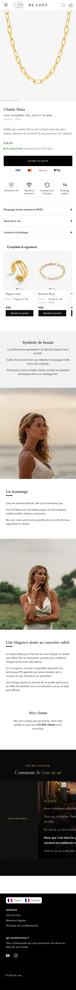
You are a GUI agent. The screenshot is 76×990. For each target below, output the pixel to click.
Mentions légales (16, 920)
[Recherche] (63, 6)
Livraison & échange (16, 232)
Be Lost (17, 975)
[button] (19, 820)
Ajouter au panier (38, 160)
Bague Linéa (13, 294)
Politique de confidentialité (22, 925)
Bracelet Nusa (46, 294)
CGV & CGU (13, 915)
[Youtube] (8, 955)
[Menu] (6, 5)
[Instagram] (16, 955)
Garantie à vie (12, 221)
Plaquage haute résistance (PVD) (23, 209)
